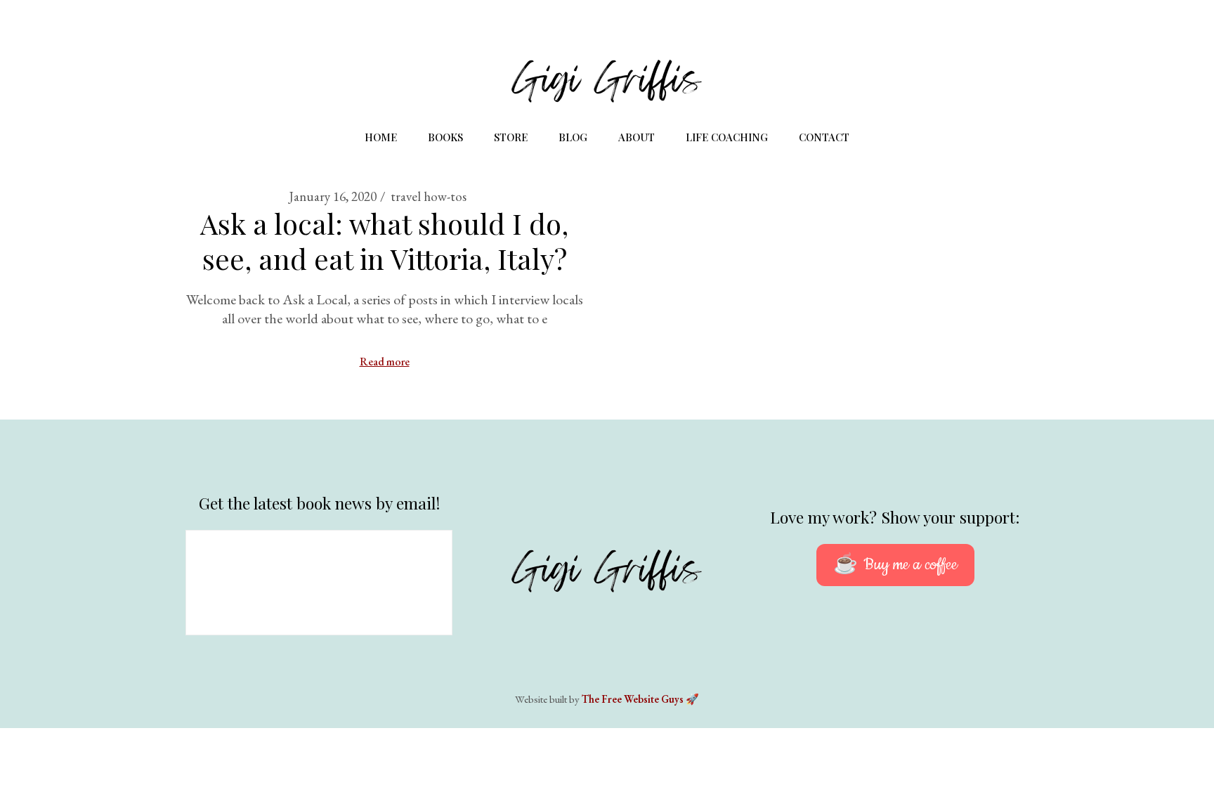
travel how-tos (428, 196)
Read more (385, 361)
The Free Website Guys (633, 699)
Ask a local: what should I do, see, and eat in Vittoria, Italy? (384, 241)
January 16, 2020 (333, 196)
